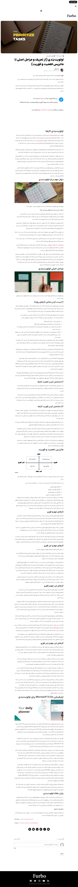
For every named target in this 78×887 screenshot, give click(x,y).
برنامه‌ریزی (41, 140)
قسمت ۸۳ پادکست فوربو (44, 110)
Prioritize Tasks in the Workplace (29, 823)
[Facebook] (31, 881)
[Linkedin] (48, 881)
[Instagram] (39, 881)
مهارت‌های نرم (50, 56)
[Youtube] (44, 881)
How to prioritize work (27, 819)
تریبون (42, 98)
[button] (75, 6)
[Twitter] (35, 881)
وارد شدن (16, 839)
